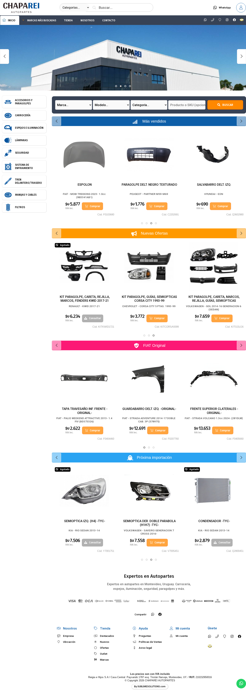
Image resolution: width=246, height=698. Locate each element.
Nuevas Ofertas (154, 233)
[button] (116, 86)
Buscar (227, 105)
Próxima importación (154, 457)
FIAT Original (154, 345)
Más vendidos (154, 121)
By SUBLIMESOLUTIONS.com (149, 686)
